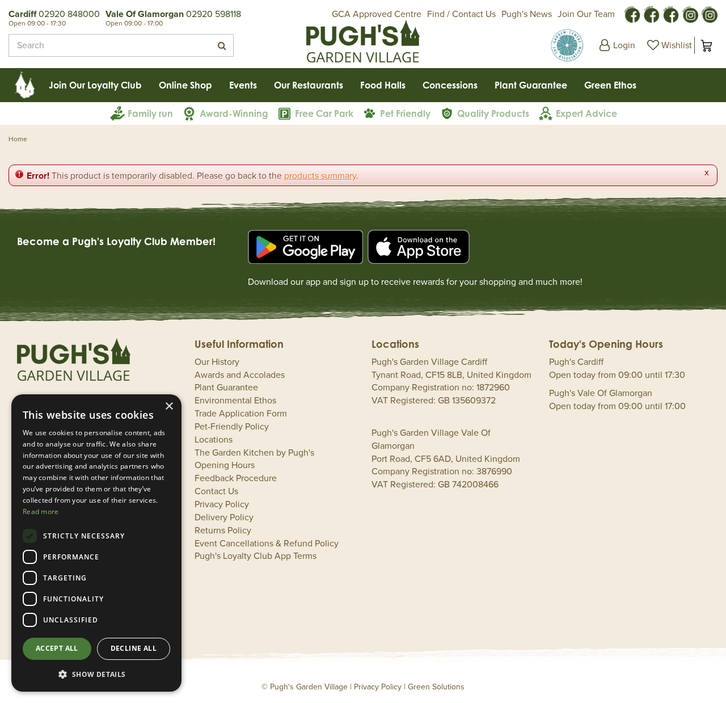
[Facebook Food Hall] (631, 13)
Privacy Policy (222, 504)
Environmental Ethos (235, 400)
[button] (96, 673)
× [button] (168, 406)
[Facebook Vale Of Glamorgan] (670, 13)
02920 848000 (69, 14)
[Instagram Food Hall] (689, 13)
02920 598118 (213, 14)
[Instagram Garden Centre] (708, 13)
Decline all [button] (134, 648)
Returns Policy (223, 530)
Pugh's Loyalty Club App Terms (255, 556)
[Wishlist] (668, 45)
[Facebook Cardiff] (651, 13)
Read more (41, 511)
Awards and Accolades (240, 375)
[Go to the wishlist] (668, 45)
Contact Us (216, 491)
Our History (217, 362)
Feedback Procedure (236, 478)
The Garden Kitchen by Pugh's (254, 452)
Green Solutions (436, 687)
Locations (214, 439)
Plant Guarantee (226, 387)
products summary (320, 176)
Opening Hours (225, 465)
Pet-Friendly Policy (232, 426)
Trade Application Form (241, 413)
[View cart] (706, 45)
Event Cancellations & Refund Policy (267, 543)
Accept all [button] (57, 648)
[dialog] (96, 543)
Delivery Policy (224, 517)
